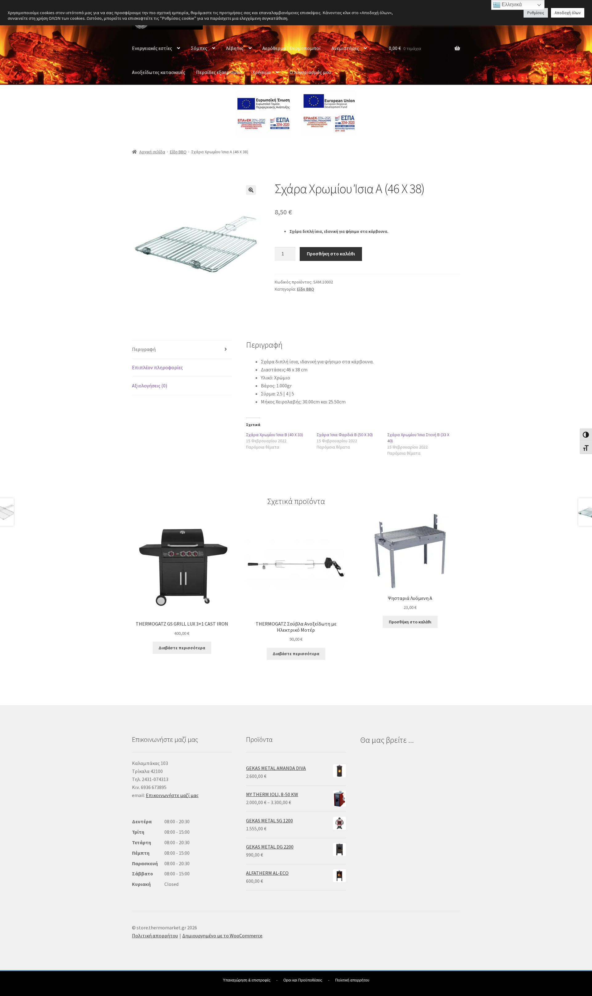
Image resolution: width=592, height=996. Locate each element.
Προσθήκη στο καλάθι (331, 253)
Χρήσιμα (262, 72)
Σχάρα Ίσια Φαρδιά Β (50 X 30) (345, 434)
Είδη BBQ (178, 152)
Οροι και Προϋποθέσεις (302, 980)
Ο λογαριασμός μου (310, 72)
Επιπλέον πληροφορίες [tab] (157, 367)
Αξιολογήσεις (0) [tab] (149, 385)
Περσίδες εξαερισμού (219, 72)
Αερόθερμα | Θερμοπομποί (291, 48)
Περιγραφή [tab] (144, 349)
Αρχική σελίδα (152, 152)
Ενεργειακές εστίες (152, 48)
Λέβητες (235, 48)
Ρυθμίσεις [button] (535, 12)
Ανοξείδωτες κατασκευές (158, 72)
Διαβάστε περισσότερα (181, 648)
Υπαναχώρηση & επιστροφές (246, 980)
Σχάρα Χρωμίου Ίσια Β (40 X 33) (274, 434)
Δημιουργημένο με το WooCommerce (222, 935)
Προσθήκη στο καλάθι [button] (410, 622)
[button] (251, 190)
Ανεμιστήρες (345, 48)
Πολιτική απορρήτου (155, 935)
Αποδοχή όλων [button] (568, 12)
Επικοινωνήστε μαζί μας (172, 795)
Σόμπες (199, 48)
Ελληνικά (511, 4)
